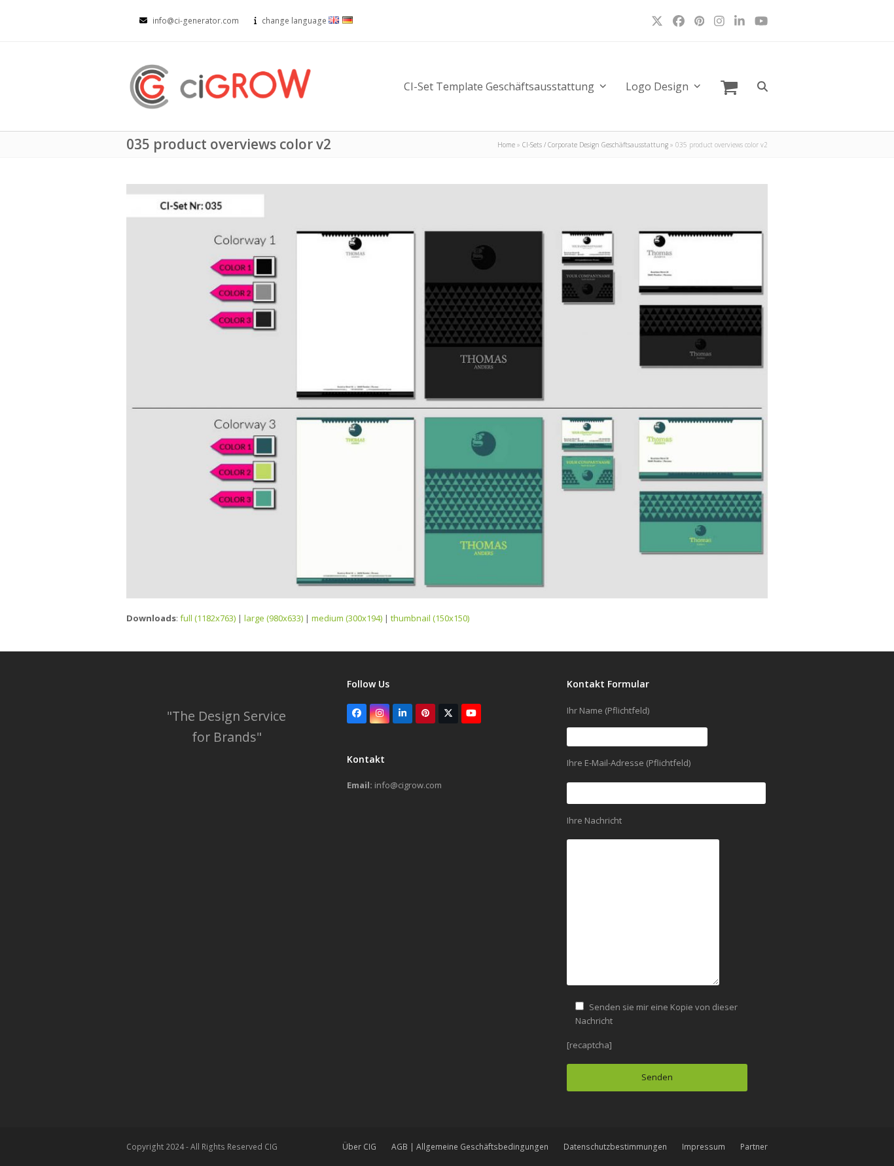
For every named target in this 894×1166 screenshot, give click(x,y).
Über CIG (359, 1146)
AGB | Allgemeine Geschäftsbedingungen (469, 1146)
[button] (729, 86)
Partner (754, 1146)
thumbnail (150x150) (430, 618)
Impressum (703, 1146)
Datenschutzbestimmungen (615, 1146)
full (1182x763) (208, 618)
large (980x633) (273, 618)
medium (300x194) (347, 618)
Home (506, 144)
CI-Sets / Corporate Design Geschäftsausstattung (595, 144)
